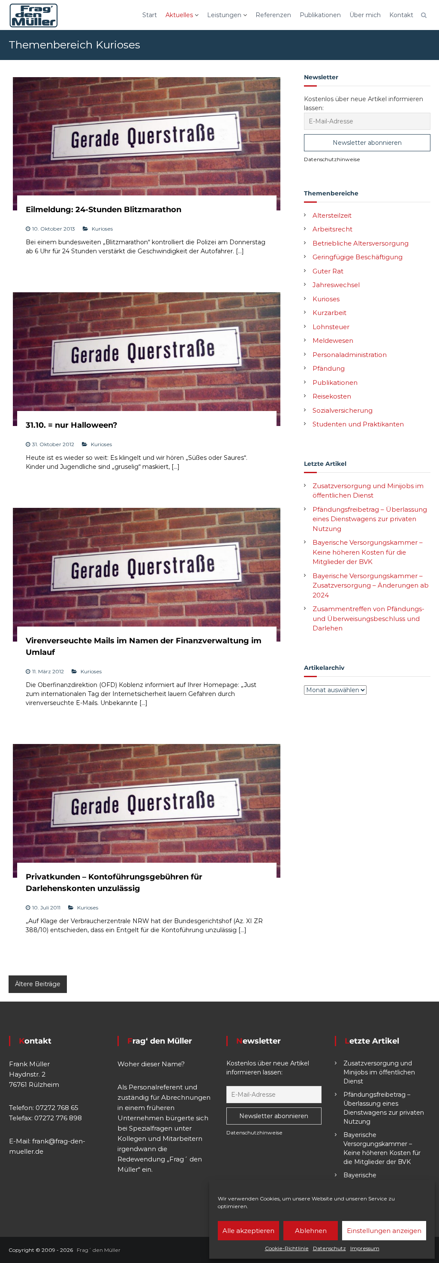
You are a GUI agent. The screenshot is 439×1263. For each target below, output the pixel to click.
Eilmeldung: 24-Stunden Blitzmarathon (103, 209)
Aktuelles (179, 15)
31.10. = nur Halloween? (71, 425)
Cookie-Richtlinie (287, 1248)
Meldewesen (333, 340)
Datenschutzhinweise (332, 159)
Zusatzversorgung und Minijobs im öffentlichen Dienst (379, 1072)
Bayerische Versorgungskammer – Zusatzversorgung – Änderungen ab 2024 (371, 585)
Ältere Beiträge (37, 984)
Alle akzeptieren (248, 1231)
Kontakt (401, 15)
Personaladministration (350, 355)
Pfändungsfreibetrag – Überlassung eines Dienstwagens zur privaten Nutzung (370, 519)
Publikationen (320, 15)
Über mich (365, 15)
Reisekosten (332, 396)
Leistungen (224, 15)
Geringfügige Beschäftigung (358, 257)
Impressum (364, 1248)
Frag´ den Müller (98, 1250)
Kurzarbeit (329, 313)
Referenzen (273, 15)
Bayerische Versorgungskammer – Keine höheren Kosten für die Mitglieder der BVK (368, 552)
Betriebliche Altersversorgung (361, 243)
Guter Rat (328, 271)
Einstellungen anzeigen (384, 1231)
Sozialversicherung (343, 410)
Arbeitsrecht (332, 229)
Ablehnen (311, 1231)
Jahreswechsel (336, 285)
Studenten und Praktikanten (358, 424)
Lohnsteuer (331, 327)
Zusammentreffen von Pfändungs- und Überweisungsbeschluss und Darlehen (368, 618)
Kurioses (102, 228)
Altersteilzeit (332, 215)
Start (149, 15)
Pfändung (329, 368)
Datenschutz (329, 1248)
